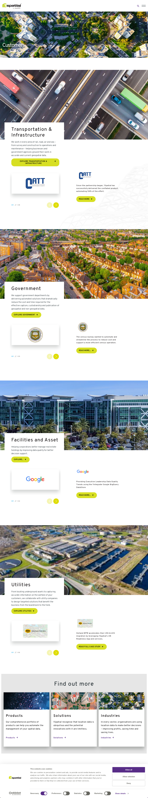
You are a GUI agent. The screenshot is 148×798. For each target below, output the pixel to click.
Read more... (85, 350)
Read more (84, 199)
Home (4, 53)
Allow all (128, 770)
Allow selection (129, 777)
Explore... (18, 459)
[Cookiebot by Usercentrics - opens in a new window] (15, 793)
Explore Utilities (22, 611)
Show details (120, 793)
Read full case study (89, 647)
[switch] (66, 793)
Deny (129, 783)
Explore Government (24, 315)
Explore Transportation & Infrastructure (33, 162)
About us (14, 53)
